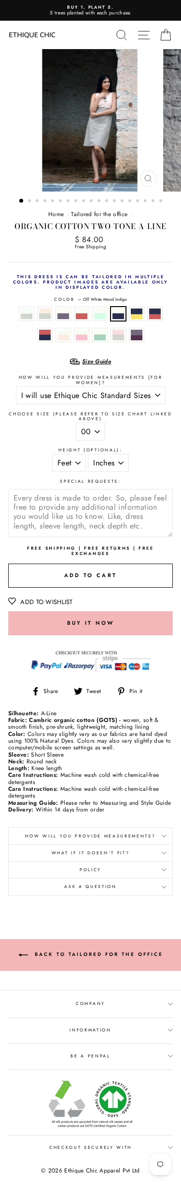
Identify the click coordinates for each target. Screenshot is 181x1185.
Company (90, 1003)
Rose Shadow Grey (118, 335)
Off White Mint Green (100, 314)
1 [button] (21, 201)
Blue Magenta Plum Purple (136, 335)
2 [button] (30, 201)
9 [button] (84, 201)
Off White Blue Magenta (63, 314)
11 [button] (99, 201)
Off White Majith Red (81, 314)
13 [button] (115, 201)
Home (56, 214)
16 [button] (138, 201)
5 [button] (53, 201)
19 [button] (161, 201)
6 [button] (61, 201)
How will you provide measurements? (90, 836)
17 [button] (146, 201)
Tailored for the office (99, 214)
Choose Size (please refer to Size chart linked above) (90, 417)
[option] (90, 10)
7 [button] (69, 201)
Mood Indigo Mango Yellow (136, 314)
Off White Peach (63, 335)
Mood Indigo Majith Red (155, 314)
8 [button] (76, 201)
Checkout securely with (90, 1147)
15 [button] (130, 201)
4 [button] (45, 201)
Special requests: (90, 481)
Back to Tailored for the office (97, 954)
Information (90, 1030)
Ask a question (90, 886)
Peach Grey (45, 314)
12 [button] (107, 201)
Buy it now (90, 623)
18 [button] (154, 201)
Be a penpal (90, 1056)
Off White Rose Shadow (81, 335)
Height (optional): (90, 450)
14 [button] (123, 201)
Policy (90, 869)
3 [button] (38, 201)
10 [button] (92, 201)
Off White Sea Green (100, 335)
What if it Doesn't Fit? (91, 853)
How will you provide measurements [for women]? (91, 380)
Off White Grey (26, 314)
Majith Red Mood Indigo (45, 335)
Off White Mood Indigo (118, 314)
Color (90, 299)
